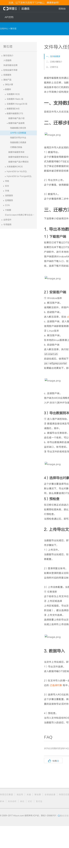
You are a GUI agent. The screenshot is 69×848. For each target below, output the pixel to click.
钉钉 (30, 801)
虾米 (2, 801)
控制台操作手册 (10, 70)
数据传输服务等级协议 (18, 157)
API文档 (9, 17)
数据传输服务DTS (15, 113)
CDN (7, 205)
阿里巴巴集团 (6, 794)
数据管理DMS (13, 109)
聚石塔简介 (8, 55)
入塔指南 (7, 60)
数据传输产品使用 (16, 123)
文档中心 (4, 28)
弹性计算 (9, 84)
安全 (7, 186)
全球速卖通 (50, 794)
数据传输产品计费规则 (18, 162)
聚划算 (37, 794)
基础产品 (7, 80)
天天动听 (12, 801)
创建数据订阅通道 (18, 142)
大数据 (8, 210)
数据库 (8, 89)
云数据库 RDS (13, 94)
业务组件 (7, 220)
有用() (53, 760)
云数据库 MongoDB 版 (17, 104)
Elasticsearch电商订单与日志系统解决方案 (21, 215)
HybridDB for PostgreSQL (19, 176)
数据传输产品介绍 (16, 118)
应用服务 (9, 200)
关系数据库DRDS (15, 166)
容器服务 (7, 75)
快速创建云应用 (10, 65)
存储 (7, 191)
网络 (7, 181)
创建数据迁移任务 (18, 128)
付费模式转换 (16, 147)
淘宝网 (20, 794)
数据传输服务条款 (16, 152)
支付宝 (39, 801)
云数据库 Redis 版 (15, 99)
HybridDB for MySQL (17, 171)
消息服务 (9, 195)
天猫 (29, 794)
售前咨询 (64, 816)
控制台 (62, 8)
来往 (22, 801)
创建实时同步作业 (18, 137)
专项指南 (7, 224)
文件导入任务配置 (18, 133)
